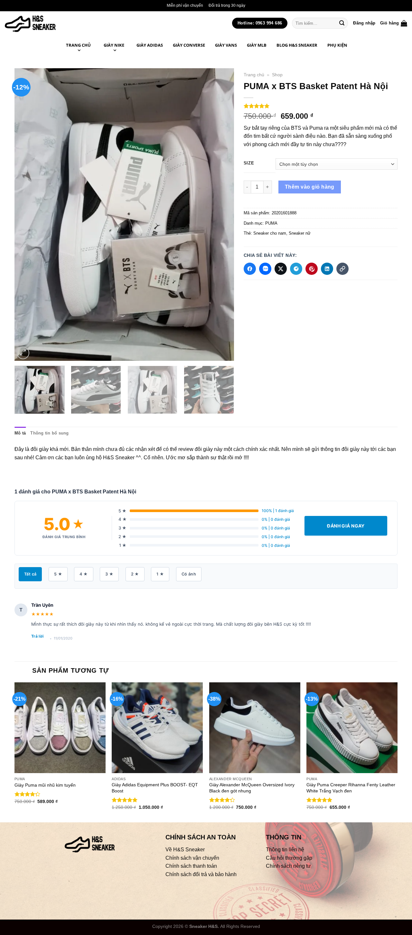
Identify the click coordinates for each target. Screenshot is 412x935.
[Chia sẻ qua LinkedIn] (327, 269)
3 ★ (109, 574)
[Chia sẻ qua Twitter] (281, 269)
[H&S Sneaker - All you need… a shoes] (44, 23)
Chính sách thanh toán (191, 866)
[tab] (20, 433)
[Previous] (27, 214)
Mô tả (20, 433)
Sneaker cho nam (269, 233)
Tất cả (30, 574)
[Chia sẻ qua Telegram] (296, 269)
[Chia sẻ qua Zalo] (265, 269)
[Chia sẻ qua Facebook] (250, 269)
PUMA (271, 223)
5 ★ (58, 574)
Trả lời (37, 636)
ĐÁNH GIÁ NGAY (345, 525)
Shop (277, 74)
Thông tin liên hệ (285, 849)
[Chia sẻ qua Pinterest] (311, 269)
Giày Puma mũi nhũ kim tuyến (45, 785)
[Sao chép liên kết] (342, 269)
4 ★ (84, 574)
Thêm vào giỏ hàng (309, 187)
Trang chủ (254, 74)
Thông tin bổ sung (49, 433)
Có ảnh (189, 574)
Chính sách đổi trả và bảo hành (201, 874)
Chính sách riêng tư (288, 866)
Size (249, 163)
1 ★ (160, 574)
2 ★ (135, 574)
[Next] (221, 214)
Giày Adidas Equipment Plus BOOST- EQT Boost (155, 787)
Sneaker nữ (300, 233)
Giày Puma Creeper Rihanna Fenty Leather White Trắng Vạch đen (350, 787)
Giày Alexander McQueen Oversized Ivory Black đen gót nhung (252, 787)
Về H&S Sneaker (185, 849)
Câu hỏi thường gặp (289, 858)
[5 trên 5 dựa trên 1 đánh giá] (321, 105)
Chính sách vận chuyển (192, 858)
